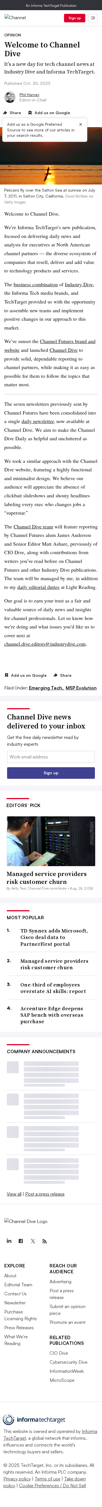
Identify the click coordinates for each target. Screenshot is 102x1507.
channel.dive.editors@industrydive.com (45, 643)
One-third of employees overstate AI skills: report (53, 988)
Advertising (60, 1281)
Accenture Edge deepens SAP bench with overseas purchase (51, 1015)
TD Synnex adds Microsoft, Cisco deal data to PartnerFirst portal (54, 937)
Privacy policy (17, 1479)
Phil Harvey (29, 94)
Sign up (75, 18)
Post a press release (45, 1194)
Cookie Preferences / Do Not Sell (52, 1485)
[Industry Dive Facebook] (21, 1241)
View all (14, 1194)
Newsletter (15, 1303)
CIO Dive (59, 1353)
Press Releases (19, 1327)
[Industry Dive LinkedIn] (9, 1241)
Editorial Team (18, 1284)
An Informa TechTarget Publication (51, 5)
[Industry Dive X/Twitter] (33, 1241)
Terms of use (47, 1479)
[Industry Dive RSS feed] (44, 1241)
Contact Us (15, 1293)
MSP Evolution (81, 688)
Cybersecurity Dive (69, 1362)
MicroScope (62, 1380)
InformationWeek (67, 1371)
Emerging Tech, (47, 688)
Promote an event (68, 1322)
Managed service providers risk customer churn (47, 877)
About (10, 1275)
